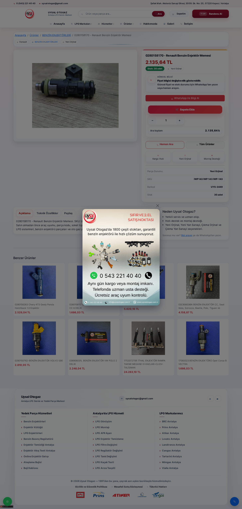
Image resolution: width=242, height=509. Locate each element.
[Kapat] (158, 206)
